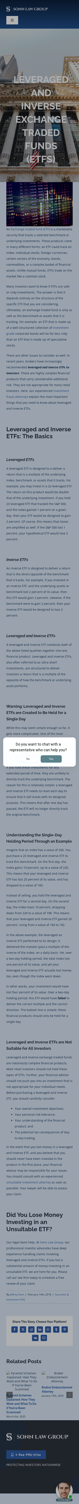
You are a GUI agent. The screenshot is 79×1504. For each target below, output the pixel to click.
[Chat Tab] (39, 752)
